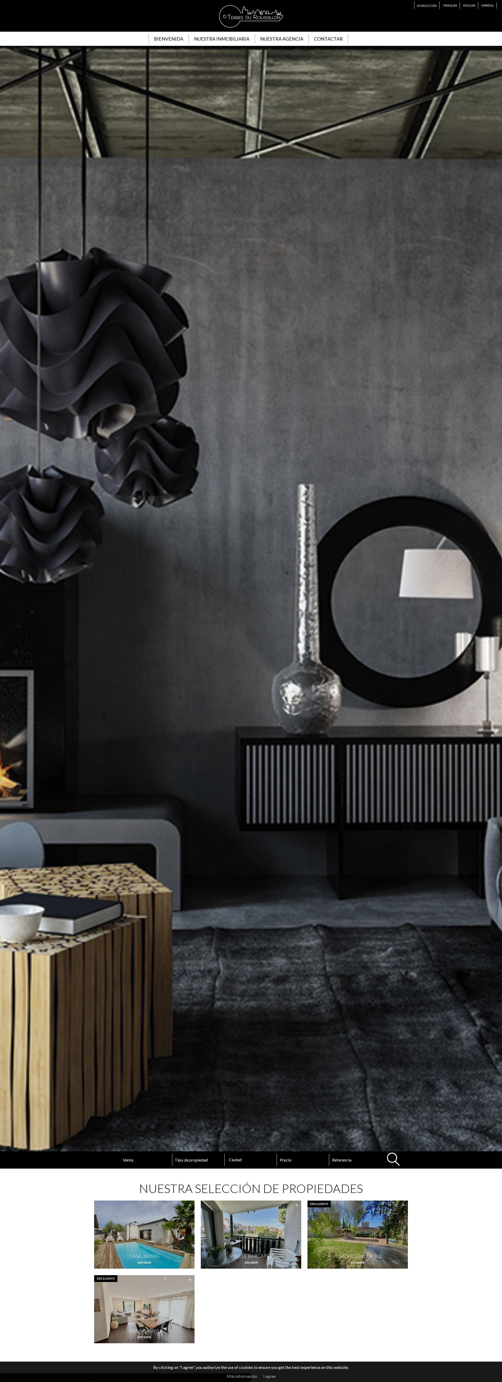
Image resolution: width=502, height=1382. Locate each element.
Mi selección (427, 5)
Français (450, 5)
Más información (242, 1376)
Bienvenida (168, 39)
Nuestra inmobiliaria (221, 39)
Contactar (328, 39)
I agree (269, 1376)
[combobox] (251, 1160)
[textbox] (247, 1160)
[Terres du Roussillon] (251, 28)
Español (488, 5)
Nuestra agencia (281, 39)
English (469, 5)
